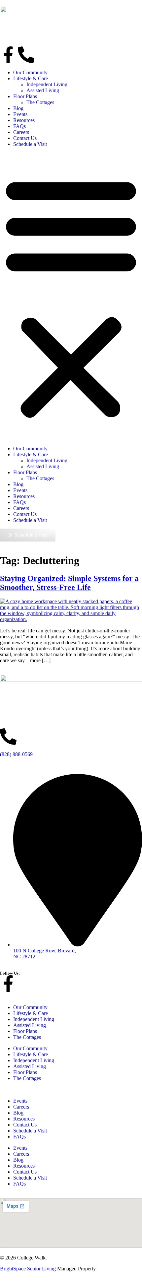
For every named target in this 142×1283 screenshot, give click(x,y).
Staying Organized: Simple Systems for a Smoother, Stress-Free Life (69, 583)
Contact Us (25, 138)
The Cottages (40, 102)
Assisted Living (42, 90)
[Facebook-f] (8, 54)
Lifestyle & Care (30, 78)
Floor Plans (25, 96)
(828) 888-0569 (16, 754)
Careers (21, 132)
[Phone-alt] (26, 54)
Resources (24, 120)
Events (20, 114)
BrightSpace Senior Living (28, 1268)
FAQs (19, 126)
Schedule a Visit (30, 144)
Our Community (30, 72)
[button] (71, 296)
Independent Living (46, 84)
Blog (18, 108)
